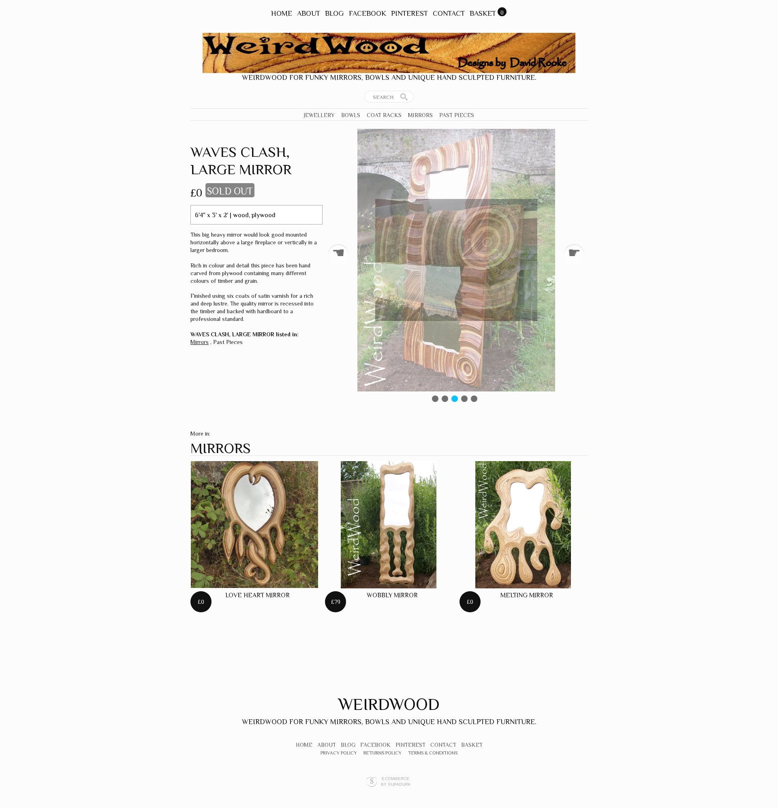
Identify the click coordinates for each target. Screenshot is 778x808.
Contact (449, 13)
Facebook (367, 13)
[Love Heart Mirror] (254, 524)
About (308, 13)
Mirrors (420, 115)
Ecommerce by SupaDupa (396, 781)
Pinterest (409, 13)
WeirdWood (389, 704)
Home (281, 13)
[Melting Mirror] (523, 525)
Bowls (350, 115)
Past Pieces (456, 115)
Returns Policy (382, 753)
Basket (483, 13)
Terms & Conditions (432, 753)
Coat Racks (384, 115)
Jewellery (319, 115)
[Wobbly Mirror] (388, 525)
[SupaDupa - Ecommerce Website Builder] (372, 781)
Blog (334, 13)
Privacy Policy (339, 753)
